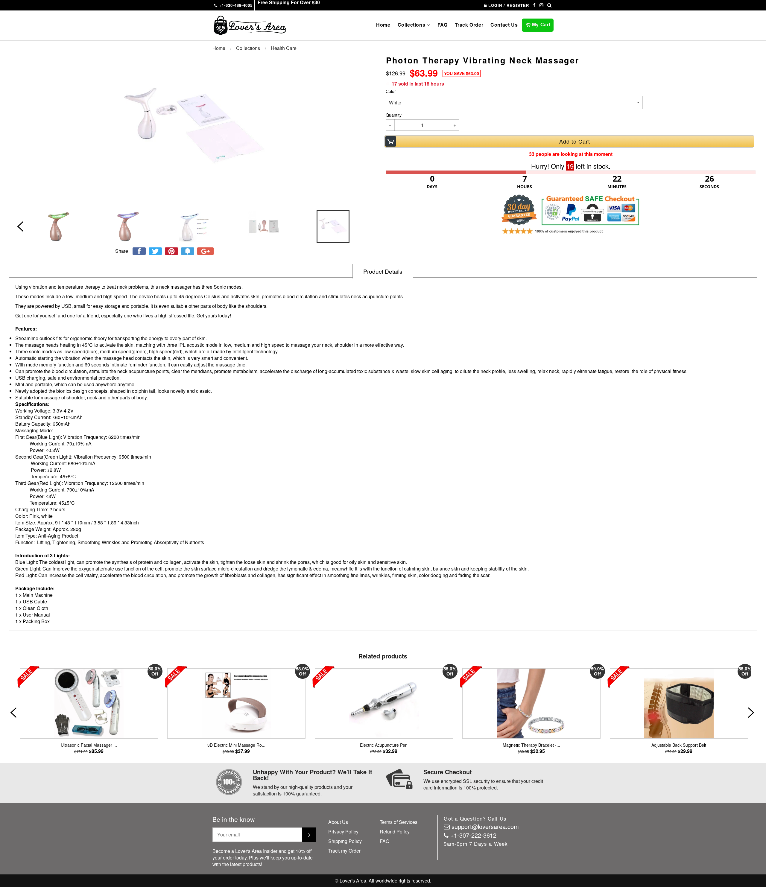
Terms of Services (398, 821)
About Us (338, 821)
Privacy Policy (343, 831)
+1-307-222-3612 (473, 835)
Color (391, 91)
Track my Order (344, 850)
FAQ (442, 24)
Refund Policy (395, 831)
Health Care (284, 48)
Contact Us (504, 24)
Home (383, 24)
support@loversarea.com (485, 826)
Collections (412, 24)
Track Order (469, 24)
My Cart (542, 24)
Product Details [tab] (382, 271)
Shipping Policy (345, 841)
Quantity (394, 115)
